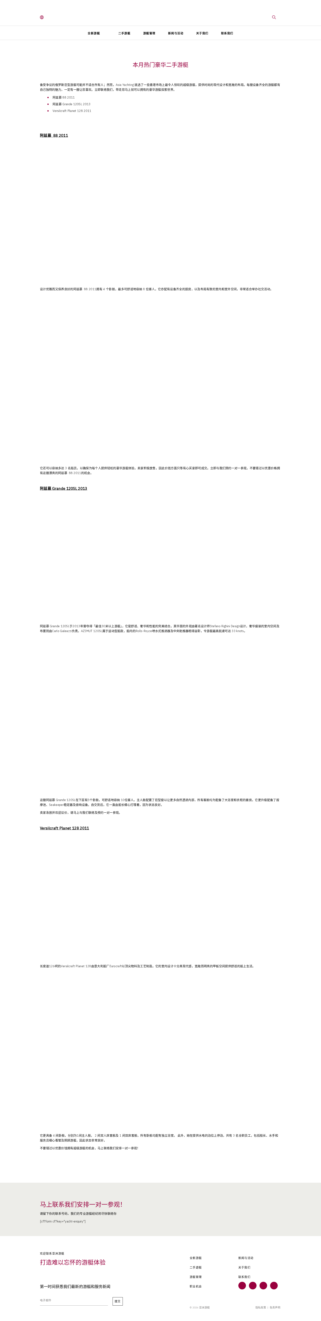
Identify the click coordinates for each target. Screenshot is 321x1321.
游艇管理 (149, 33)
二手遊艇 (196, 1267)
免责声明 (275, 1307)
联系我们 (227, 33)
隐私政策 (260, 1307)
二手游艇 (124, 33)
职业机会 (196, 1286)
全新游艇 (94, 33)
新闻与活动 (175, 33)
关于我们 (202, 33)
